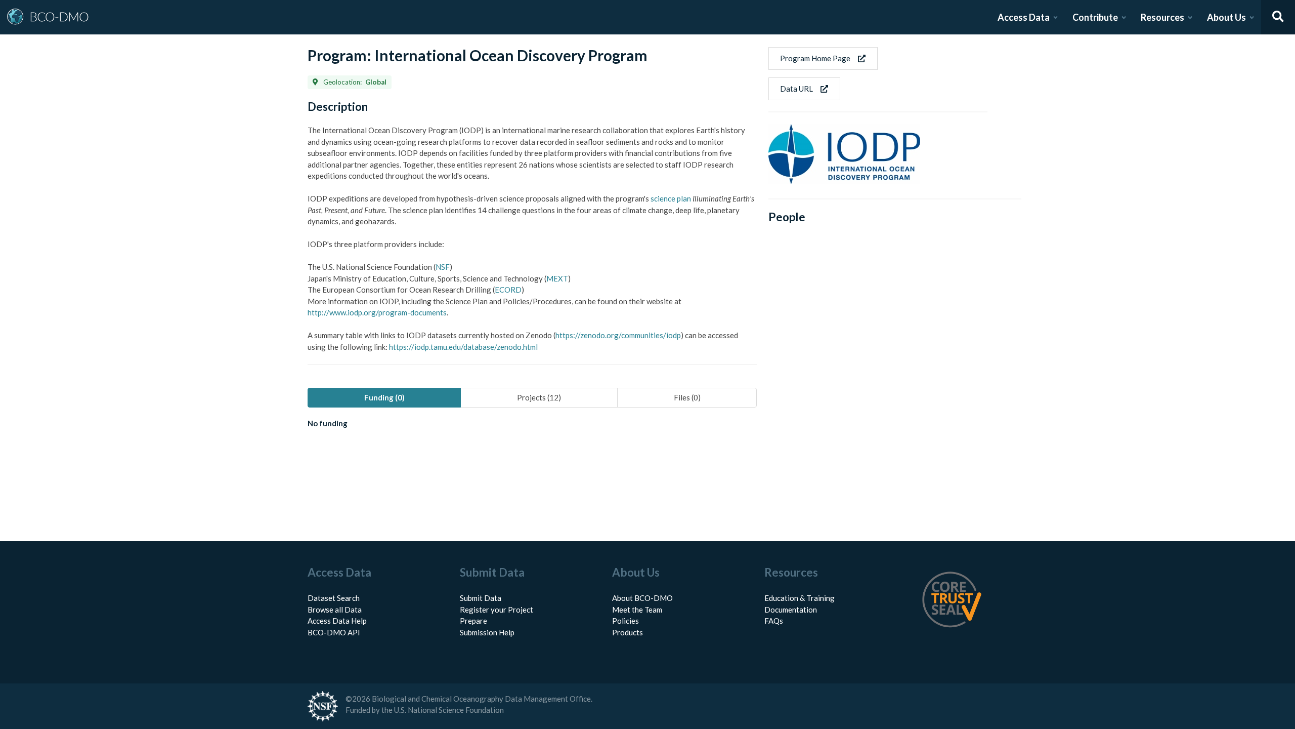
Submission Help (487, 632)
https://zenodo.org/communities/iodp (618, 335)
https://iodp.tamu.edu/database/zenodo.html (463, 346)
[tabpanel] (532, 425)
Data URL (796, 88)
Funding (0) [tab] (384, 397)
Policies (625, 620)
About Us (1226, 17)
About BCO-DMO (642, 597)
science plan (671, 198)
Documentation (790, 609)
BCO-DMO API (334, 632)
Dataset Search (334, 597)
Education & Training (799, 597)
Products (627, 632)
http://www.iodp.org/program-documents (377, 312)
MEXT (557, 278)
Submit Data (480, 597)
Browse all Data (335, 609)
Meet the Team (637, 609)
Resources (1162, 17)
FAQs (773, 620)
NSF (443, 266)
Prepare (473, 620)
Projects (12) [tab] (539, 397)
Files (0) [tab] (687, 397)
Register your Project (496, 609)
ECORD (508, 289)
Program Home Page (815, 58)
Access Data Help (337, 620)
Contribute (1095, 17)
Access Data (1024, 17)
